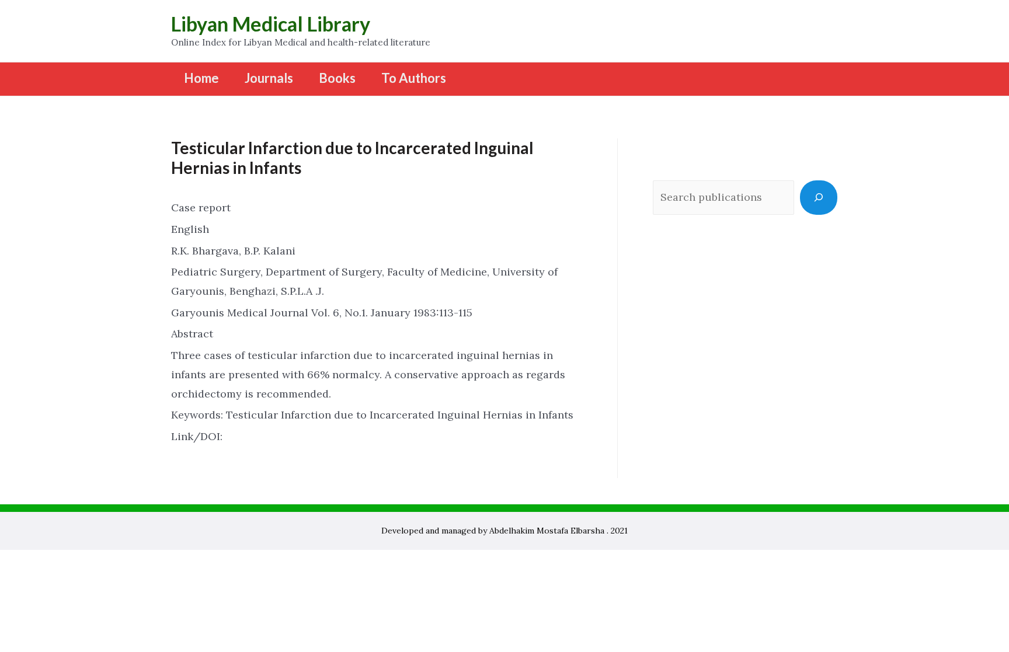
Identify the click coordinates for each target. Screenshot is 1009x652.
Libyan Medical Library (270, 24)
